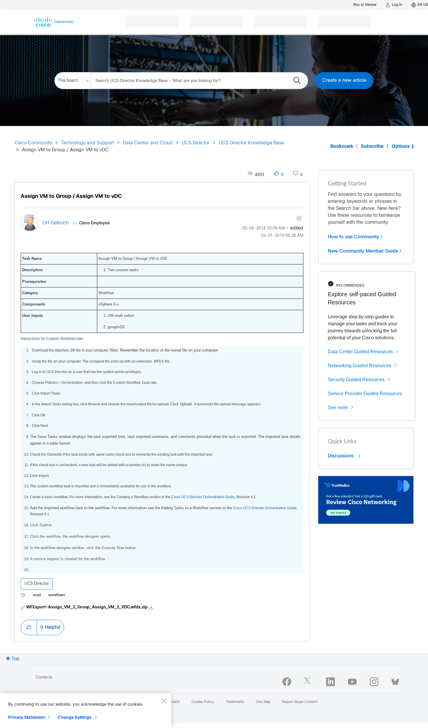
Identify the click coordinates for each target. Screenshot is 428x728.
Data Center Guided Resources (360, 351)
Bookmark (341, 146)
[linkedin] (330, 681)
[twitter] (308, 681)
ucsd (37, 595)
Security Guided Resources (356, 379)
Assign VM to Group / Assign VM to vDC (71, 196)
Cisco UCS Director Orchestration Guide (203, 497)
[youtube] (352, 681)
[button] (29, 627)
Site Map (263, 702)
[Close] (164, 701)
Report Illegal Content (300, 702)
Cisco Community (33, 143)
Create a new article (344, 80)
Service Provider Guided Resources (365, 393)
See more (338, 407)
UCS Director (196, 143)
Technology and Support (87, 143)
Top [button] (15, 659)
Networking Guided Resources (359, 365)
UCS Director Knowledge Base (251, 143)
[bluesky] (395, 680)
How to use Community (353, 237)
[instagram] (374, 681)
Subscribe (372, 146)
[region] (85, 710)
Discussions (341, 456)
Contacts (44, 677)
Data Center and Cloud (148, 143)
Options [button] (401, 146)
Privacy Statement (26, 717)
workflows (56, 595)
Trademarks (235, 702)
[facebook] (286, 681)
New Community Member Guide (363, 251)
